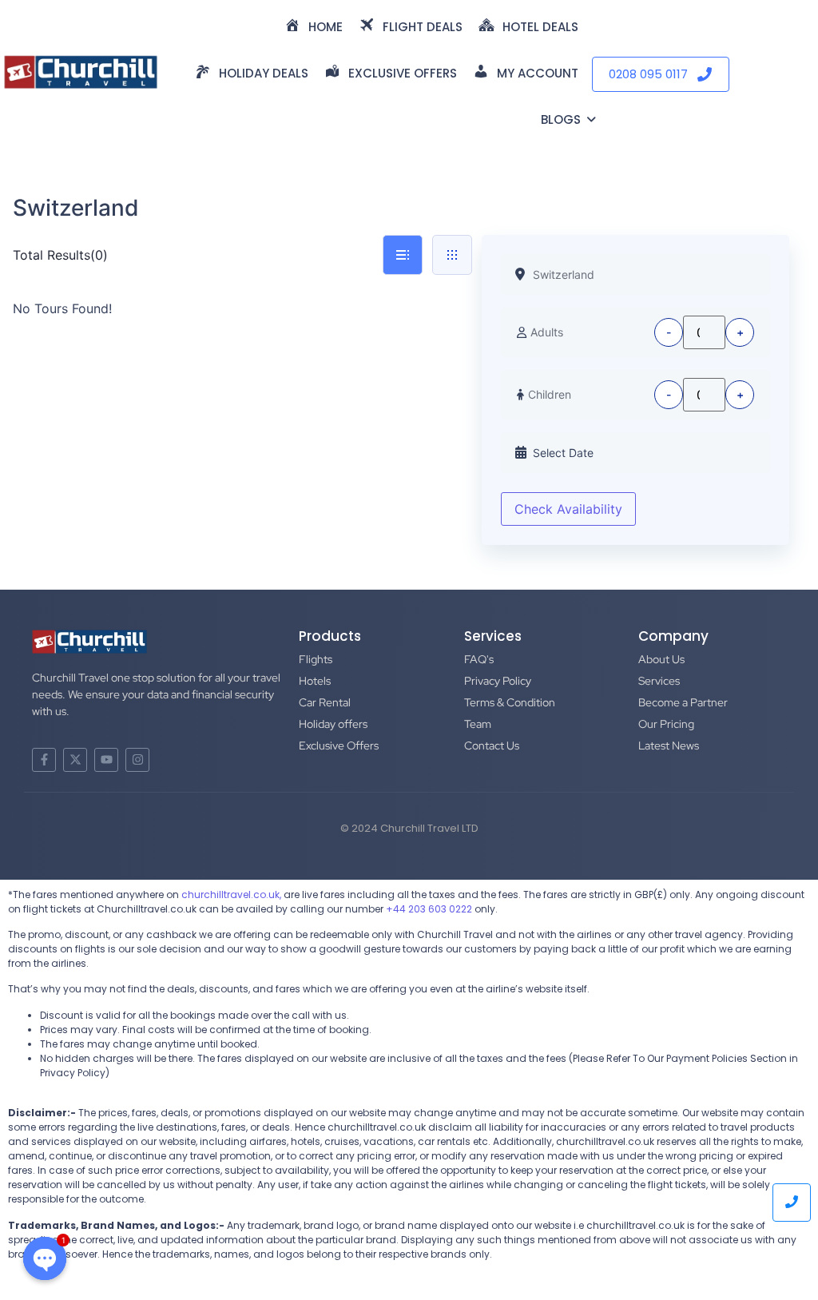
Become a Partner (683, 702)
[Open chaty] (44, 1252)
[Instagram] (137, 760)
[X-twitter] (75, 760)
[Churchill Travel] (80, 71)
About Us (661, 659)
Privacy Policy (497, 681)
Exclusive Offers (339, 745)
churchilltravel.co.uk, (231, 894)
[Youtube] (106, 760)
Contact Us (491, 745)
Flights (315, 659)
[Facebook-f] (44, 760)
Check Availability (568, 509)
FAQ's (479, 659)
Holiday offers (333, 724)
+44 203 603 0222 (429, 909)
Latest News (668, 745)
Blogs (561, 119)
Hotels (315, 681)
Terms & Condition (509, 702)
